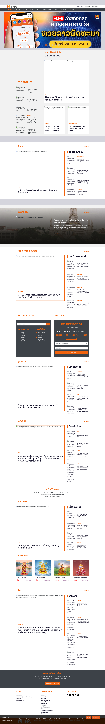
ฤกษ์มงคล (47, 123)
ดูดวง (28, 97)
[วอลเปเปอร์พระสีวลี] (24, 568)
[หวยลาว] (52, 47)
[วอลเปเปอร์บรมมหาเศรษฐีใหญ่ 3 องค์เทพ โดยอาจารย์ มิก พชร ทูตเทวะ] (71, 304)
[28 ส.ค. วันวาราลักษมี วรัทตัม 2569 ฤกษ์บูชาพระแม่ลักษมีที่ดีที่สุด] (54, 113)
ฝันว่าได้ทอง (24, 341)
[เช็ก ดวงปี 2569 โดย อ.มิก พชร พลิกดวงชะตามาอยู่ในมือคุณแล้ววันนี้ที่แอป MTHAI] (20, 119)
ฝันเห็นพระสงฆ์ (41, 334)
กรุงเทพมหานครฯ (80, 189)
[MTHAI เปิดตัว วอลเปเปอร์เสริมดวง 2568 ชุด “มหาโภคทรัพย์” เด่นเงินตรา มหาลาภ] (40, 272)
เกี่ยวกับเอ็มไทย (20, 700)
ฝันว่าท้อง (23, 336)
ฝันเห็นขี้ (23, 337)
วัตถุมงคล (20, 542)
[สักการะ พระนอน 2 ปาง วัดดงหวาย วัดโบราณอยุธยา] (78, 113)
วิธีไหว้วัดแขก (44, 709)
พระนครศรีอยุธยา (73, 123)
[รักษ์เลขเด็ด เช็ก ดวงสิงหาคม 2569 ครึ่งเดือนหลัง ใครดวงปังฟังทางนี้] (71, 375)
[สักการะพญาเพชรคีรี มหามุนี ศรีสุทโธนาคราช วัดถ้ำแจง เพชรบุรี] (71, 171)
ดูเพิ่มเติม (86, 147)
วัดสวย (56, 9)
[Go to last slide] (6, 30)
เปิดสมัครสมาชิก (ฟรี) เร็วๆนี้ (52, 684)
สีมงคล (78, 406)
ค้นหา (47, 324)
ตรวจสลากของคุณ (71, 352)
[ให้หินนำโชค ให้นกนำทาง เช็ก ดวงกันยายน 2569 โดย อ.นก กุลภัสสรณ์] (66, 76)
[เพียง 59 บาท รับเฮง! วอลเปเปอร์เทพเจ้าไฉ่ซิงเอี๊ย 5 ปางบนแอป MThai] (71, 292)
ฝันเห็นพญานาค (25, 334)
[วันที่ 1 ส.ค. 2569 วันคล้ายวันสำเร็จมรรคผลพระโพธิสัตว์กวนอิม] (71, 398)
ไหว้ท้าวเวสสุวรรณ (45, 707)
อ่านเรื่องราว (57, 234)
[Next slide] (99, 30)
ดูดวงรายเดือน (48, 94)
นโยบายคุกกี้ (19, 695)
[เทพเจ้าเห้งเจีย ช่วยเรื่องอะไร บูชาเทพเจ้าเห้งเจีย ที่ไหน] (20, 99)
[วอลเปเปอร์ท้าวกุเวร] (43, 568)
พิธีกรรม (28, 107)
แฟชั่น (78, 464)
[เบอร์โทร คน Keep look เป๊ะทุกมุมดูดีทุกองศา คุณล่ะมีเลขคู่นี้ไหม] (71, 387)
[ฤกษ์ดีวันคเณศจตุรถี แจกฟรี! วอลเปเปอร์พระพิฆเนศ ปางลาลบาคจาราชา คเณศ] (71, 265)
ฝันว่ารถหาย (23, 339)
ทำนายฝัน (18, 9)
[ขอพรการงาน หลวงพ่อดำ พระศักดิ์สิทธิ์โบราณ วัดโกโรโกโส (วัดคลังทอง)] (71, 181)
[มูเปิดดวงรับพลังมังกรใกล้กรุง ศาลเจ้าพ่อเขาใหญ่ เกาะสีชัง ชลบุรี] (40, 168)
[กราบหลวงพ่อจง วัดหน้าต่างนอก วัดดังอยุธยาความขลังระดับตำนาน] (71, 160)
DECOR (78, 431)
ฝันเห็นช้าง (40, 336)
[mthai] (12, 6)
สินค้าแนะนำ (79, 6)
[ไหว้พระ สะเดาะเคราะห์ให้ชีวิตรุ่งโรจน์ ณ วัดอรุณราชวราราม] (33, 228)
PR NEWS (29, 115)
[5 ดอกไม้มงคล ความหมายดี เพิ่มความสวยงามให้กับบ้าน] (71, 434)
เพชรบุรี (78, 168)
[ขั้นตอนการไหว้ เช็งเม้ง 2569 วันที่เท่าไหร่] (20, 109)
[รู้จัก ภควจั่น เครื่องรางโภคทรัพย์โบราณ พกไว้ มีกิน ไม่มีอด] (71, 515)
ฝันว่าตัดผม (40, 337)
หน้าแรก (10, 9)
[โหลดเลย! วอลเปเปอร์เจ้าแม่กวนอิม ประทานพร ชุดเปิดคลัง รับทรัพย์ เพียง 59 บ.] (71, 279)
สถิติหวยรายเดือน (45, 700)
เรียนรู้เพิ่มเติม (96, 718)
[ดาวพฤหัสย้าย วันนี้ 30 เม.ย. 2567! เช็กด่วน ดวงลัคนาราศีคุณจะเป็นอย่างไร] (20, 130)
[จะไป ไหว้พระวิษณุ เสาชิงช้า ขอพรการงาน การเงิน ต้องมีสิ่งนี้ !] (71, 192)
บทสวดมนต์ (63, 9)
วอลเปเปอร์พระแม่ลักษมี (47, 710)
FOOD (19, 453)
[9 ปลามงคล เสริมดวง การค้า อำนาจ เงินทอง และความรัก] (71, 444)
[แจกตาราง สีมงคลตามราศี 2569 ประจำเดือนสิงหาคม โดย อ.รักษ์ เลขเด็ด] (71, 409)
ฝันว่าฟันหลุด (41, 339)
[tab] (46, 45)
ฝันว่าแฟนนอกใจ (41, 341)
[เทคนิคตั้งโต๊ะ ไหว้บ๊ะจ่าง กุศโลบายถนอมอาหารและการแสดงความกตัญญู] (71, 455)
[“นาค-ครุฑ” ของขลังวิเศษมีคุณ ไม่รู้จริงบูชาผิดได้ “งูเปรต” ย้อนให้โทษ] (40, 523)
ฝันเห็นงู (23, 332)
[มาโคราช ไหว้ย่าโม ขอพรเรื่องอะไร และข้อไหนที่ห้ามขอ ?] (20, 89)
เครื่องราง (79, 512)
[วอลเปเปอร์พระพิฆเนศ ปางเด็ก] (81, 568)
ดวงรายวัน (43, 702)
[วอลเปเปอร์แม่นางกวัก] (62, 568)
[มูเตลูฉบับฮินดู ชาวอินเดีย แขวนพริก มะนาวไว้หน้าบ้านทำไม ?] (71, 526)
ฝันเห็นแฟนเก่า (41, 332)
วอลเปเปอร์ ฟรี (44, 712)
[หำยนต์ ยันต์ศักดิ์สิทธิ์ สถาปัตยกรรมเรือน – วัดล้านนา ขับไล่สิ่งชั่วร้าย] (71, 546)
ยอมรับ (88, 718)
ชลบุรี (19, 187)
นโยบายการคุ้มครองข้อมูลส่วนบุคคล (25, 697)
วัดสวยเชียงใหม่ (45, 697)
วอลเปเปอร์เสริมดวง (47, 9)
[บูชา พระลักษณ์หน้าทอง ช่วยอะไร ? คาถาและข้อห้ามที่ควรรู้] (71, 536)
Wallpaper (21, 291)
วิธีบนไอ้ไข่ (43, 705)
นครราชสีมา (29, 87)
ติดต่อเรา (18, 698)
